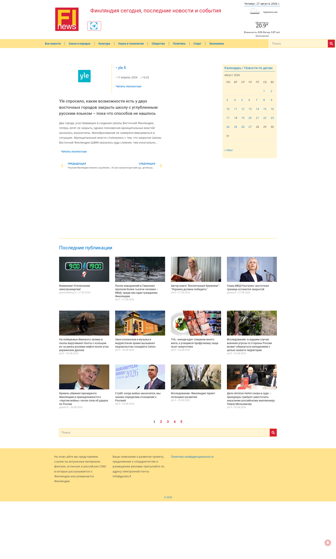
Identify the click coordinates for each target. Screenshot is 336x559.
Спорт (197, 43)
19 (242, 118)
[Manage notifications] (328, 543)
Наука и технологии (131, 43)
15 (264, 109)
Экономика (216, 43)
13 (250, 109)
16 (272, 109)
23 (272, 118)
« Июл (228, 150)
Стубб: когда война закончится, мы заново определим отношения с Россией (138, 397)
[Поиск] (331, 43)
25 (235, 127)
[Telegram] (93, 25)
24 (227, 127)
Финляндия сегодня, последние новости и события (155, 10)
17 (227, 118)
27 (250, 127)
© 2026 (168, 497)
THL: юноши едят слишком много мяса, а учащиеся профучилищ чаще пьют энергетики (194, 343)
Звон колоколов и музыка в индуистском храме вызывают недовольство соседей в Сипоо (135, 343)
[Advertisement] (111, 204)
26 (242, 127)
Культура (104, 43)
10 (227, 109)
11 (235, 109)
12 (242, 109)
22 (264, 118)
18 (235, 118)
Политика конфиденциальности (192, 456)
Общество (158, 43)
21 (257, 118)
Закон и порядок (79, 43)
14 (257, 109)
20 (250, 118)
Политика (179, 43)
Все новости (53, 43)
